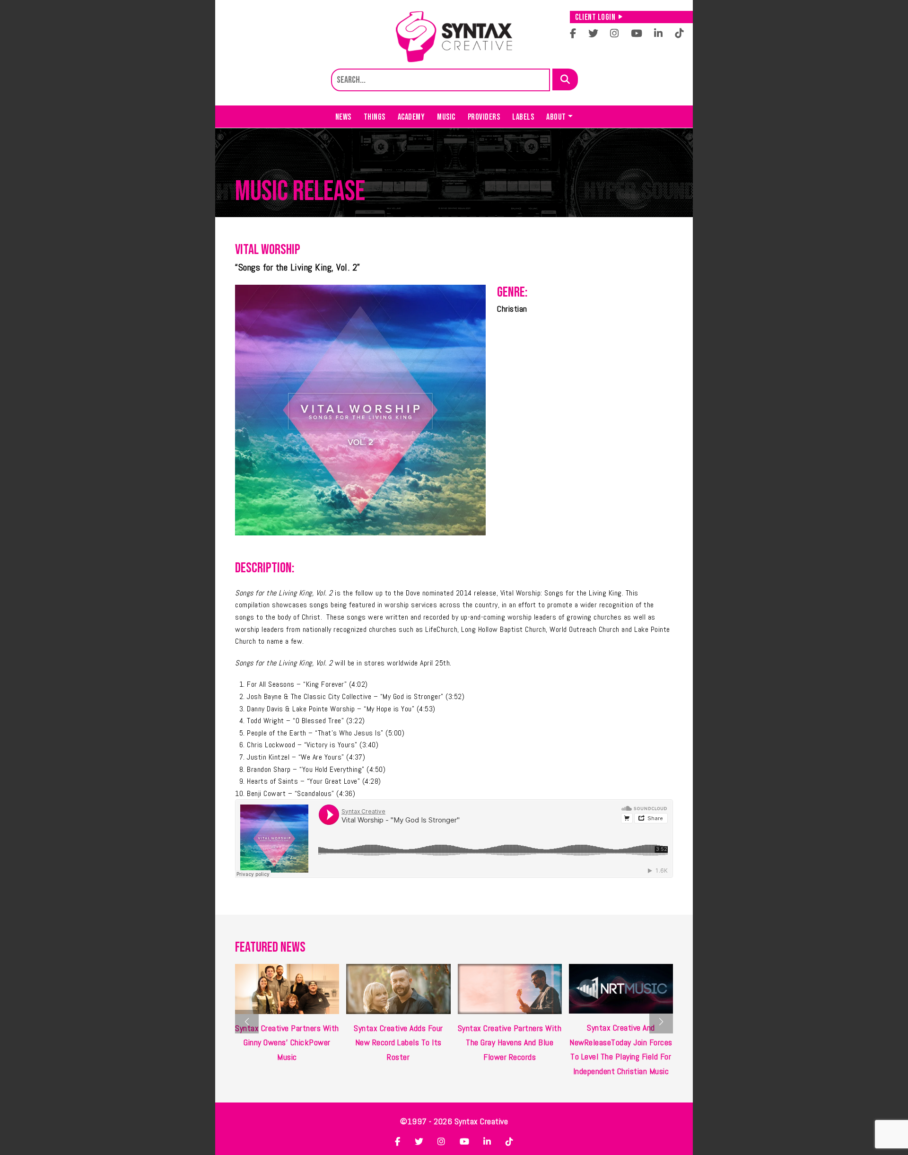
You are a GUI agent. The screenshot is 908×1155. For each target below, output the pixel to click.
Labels (523, 117)
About (556, 117)
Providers (484, 117)
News (343, 117)
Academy (411, 117)
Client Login (595, 17)
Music (446, 117)
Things (374, 117)
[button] (661, 1021)
